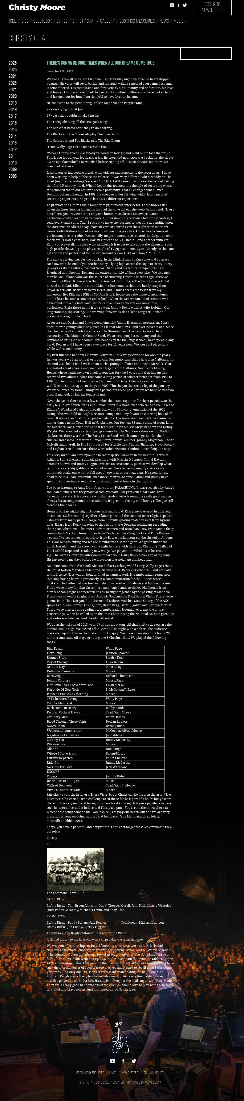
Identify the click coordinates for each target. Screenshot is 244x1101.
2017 (13, 116)
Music (179, 21)
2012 (13, 149)
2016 (13, 123)
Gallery (107, 21)
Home (12, 21)
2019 (13, 103)
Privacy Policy (154, 1073)
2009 (13, 169)
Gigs (25, 21)
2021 (13, 89)
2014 (13, 136)
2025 (13, 69)
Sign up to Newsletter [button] (212, 7)
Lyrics (62, 21)
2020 (13, 96)
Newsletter (130, 1073)
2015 (13, 129)
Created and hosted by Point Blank (137, 1082)
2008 (13, 176)
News (164, 21)
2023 (13, 83)
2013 (13, 142)
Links (112, 1073)
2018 (13, 109)
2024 (13, 76)
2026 (13, 63)
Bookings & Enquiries (137, 21)
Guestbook (42, 21)
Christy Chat (84, 21)
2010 (13, 162)
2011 (13, 156)
